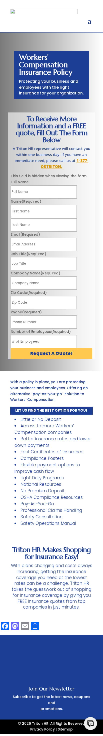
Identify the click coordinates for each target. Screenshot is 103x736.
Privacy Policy (42, 729)
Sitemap (65, 729)
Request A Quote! (51, 353)
